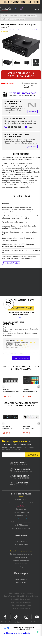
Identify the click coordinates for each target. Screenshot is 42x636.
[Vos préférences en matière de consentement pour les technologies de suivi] (38, 632)
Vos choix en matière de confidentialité (23, 628)
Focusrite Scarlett (25, 599)
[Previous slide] (3, 386)
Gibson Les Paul (14, 593)
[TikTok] (16, 617)
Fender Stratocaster (27, 593)
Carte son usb (6, 19)
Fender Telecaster (10, 596)
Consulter (32, 146)
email (31, 127)
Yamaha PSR (15, 599)
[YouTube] (37, 617)
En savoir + (21, 317)
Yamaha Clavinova (32, 596)
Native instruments (18, 19)
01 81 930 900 (25, 478)
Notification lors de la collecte (16, 633)
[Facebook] (5, 617)
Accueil (4, 16)
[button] (7, 62)
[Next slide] (38, 386)
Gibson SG (20, 596)
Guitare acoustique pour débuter (21, 605)
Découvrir (33, 111)
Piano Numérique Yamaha (21, 608)
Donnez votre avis (21, 308)
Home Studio (13, 16)
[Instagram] (26, 617)
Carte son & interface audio (27, 16)
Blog (21, 567)
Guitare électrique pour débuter (21, 602)
